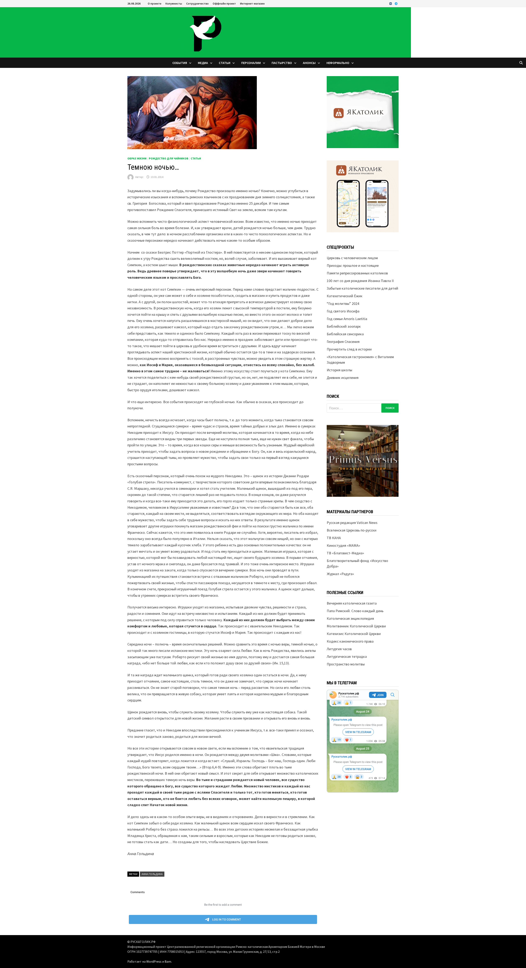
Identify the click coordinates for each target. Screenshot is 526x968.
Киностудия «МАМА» (343, 545)
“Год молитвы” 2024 (343, 303)
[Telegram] (396, 3)
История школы (339, 370)
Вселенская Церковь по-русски (351, 530)
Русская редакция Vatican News (352, 522)
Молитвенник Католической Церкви (356, 626)
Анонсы (309, 63)
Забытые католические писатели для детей (362, 288)
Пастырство (282, 63)
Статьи (224, 63)
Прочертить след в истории (349, 349)
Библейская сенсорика (345, 334)
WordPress (153, 961)
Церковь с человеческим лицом (352, 257)
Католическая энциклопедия (350, 618)
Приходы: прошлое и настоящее (353, 265)
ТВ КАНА (334, 537)
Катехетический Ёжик (344, 296)
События (179, 63)
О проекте (154, 3)
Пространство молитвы (346, 664)
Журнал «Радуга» (340, 573)
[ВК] (391, 3)
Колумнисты (173, 3)
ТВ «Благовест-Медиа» (345, 553)
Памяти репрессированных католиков (357, 273)
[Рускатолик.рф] (205, 32)
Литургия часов (339, 648)
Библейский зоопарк (344, 326)
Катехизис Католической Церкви (354, 633)
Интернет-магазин (252, 3)
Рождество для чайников (168, 158)
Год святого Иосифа (343, 311)
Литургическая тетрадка (347, 656)
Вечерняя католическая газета (352, 603)
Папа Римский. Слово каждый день (355, 610)
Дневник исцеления (343, 377)
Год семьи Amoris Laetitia (347, 318)
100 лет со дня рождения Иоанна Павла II (360, 280)
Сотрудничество (197, 3)
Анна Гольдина (152, 874)
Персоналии (251, 63)
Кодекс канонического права (350, 641)
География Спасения (343, 341)
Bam (168, 961)
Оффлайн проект (224, 3)
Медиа (203, 63)
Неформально (337, 63)
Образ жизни (136, 158)
